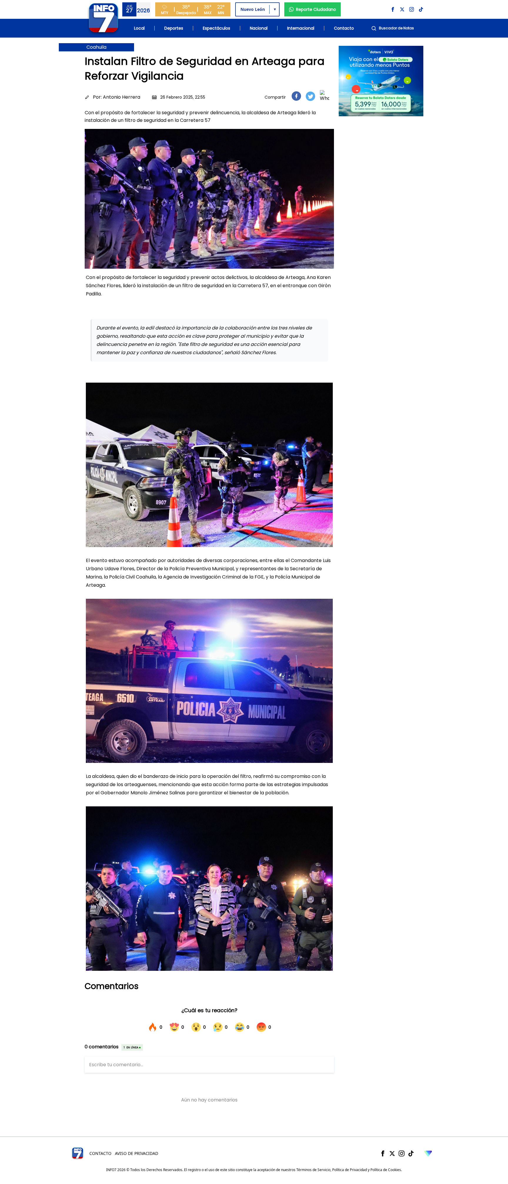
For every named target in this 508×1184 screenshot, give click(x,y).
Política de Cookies (385, 1169)
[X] (392, 1153)
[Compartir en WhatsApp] (324, 96)
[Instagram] (402, 1153)
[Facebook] (383, 1153)
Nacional (259, 28)
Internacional (300, 28)
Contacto (344, 28)
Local (139, 28)
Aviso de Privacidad (136, 1153)
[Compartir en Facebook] (296, 96)
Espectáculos (216, 28)
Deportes (173, 28)
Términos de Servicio (313, 1169)
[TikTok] (411, 1153)
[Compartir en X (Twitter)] (310, 96)
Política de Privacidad (349, 1169)
